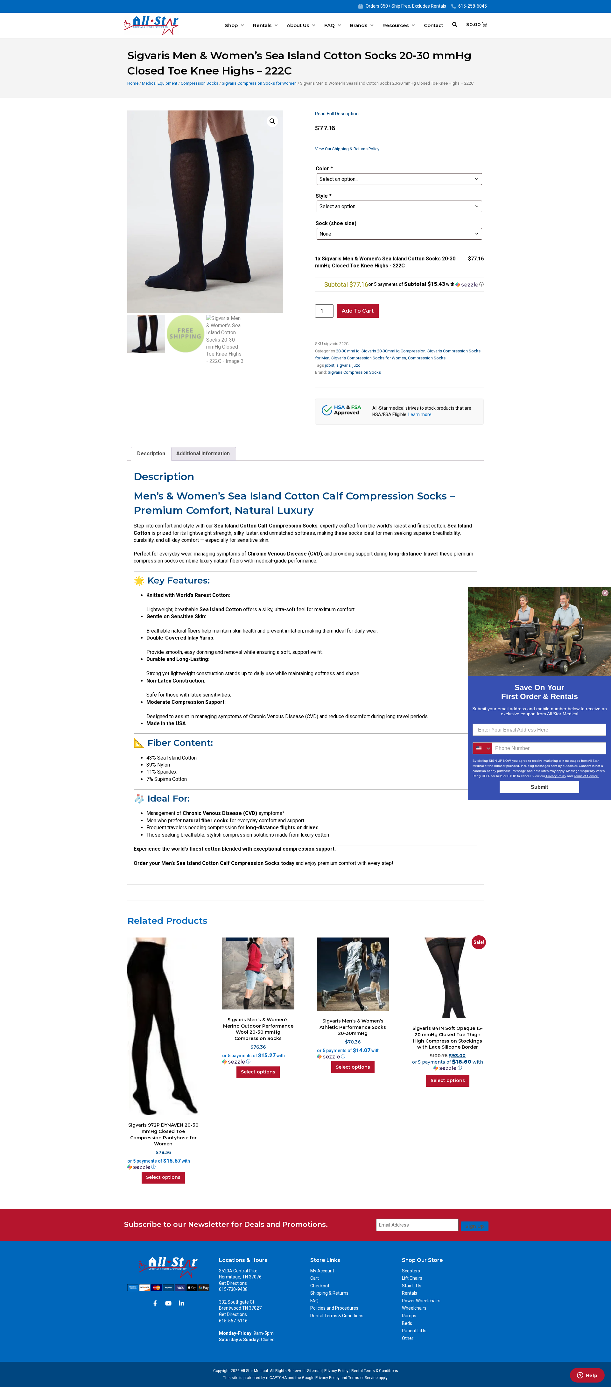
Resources (396, 25)
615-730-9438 (233, 1289)
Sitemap (314, 1371)
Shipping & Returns (329, 1293)
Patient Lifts (414, 1330)
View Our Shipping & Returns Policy (347, 148)
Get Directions (233, 1283)
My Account (322, 1270)
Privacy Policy (336, 1371)
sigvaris (343, 365)
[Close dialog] (605, 593)
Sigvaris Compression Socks (354, 372)
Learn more (420, 414)
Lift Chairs (412, 1278)
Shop (231, 25)
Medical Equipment (159, 83)
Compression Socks (199, 83)
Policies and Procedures (334, 1308)
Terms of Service (363, 1378)
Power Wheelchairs (421, 1300)
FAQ (329, 25)
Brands (358, 25)
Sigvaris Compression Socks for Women (259, 83)
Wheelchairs (414, 1308)
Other (407, 1338)
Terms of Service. (586, 775)
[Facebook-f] (155, 1303)
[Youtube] (168, 1303)
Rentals (262, 25)
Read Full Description (337, 114)
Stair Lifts (411, 1285)
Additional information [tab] (203, 453)
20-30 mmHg (348, 351)
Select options (163, 1177)
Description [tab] (151, 453)
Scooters (411, 1270)
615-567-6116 (233, 1320)
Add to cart (358, 311)
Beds (407, 1323)
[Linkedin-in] (181, 1303)
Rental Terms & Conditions (336, 1315)
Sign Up (474, 1226)
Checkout (319, 1285)
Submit (539, 786)
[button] (272, 121)
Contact (433, 25)
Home (132, 83)
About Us (298, 25)
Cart (314, 1278)
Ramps (409, 1315)
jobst (329, 365)
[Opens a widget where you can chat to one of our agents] (587, 1376)
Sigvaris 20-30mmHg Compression (393, 351)
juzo (357, 365)
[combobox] (482, 748)
